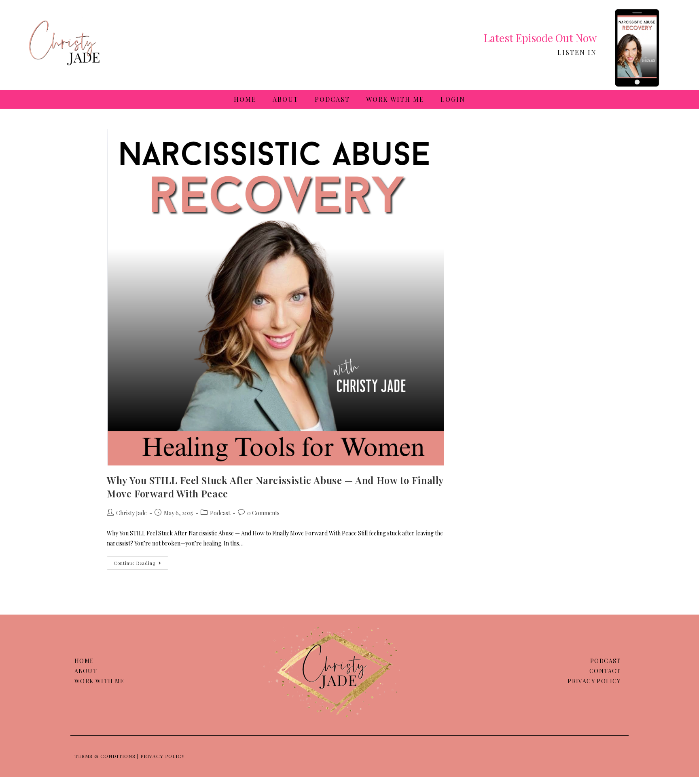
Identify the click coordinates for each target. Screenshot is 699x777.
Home (245, 99)
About (286, 99)
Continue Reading (141, 561)
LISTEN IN (577, 52)
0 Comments (263, 513)
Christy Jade (131, 513)
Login (453, 99)
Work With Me (395, 99)
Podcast (332, 99)
